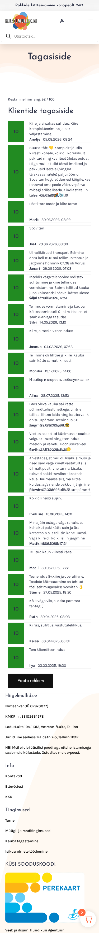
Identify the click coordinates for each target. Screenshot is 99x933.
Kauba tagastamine (21, 841)
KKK (8, 797)
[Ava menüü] (90, 21)
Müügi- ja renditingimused (27, 831)
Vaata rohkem (30, 681)
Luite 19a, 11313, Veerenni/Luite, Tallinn (46, 727)
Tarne (10, 820)
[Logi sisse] (62, 21)
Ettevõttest (14, 786)
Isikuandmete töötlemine (26, 851)
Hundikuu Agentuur (46, 930)
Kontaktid (13, 776)
